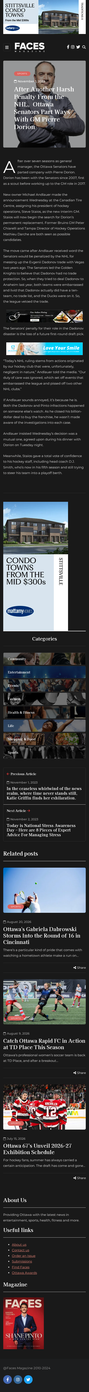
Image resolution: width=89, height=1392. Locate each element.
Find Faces (20, 1267)
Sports (22, 73)
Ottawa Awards (24, 1273)
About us (19, 1245)
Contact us (20, 1250)
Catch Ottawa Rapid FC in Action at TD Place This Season (44, 1044)
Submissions (22, 1261)
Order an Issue (23, 1256)
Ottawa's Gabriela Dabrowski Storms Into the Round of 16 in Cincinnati (41, 935)
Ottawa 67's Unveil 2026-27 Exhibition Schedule (37, 1149)
